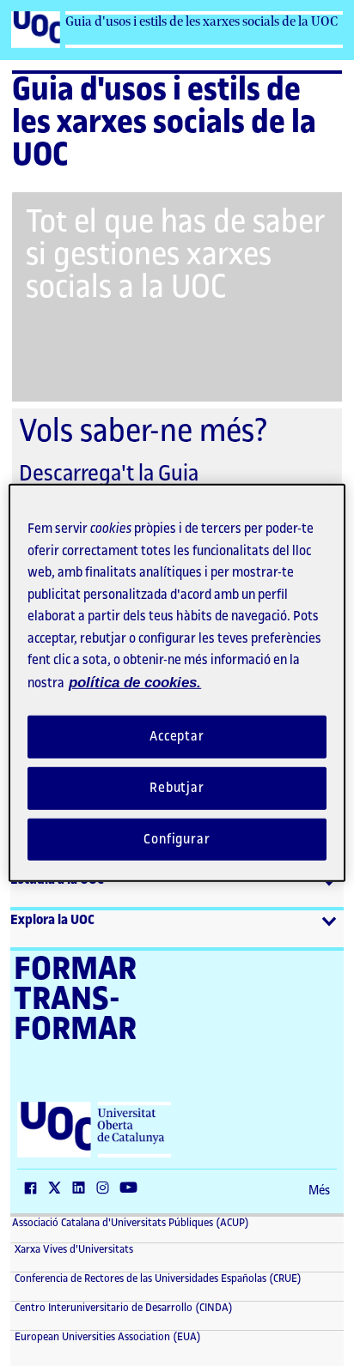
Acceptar (177, 736)
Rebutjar (177, 788)
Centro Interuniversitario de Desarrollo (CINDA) (122, 1308)
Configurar (177, 838)
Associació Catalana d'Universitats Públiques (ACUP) (130, 1223)
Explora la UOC (52, 920)
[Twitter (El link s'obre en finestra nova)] (58, 1189)
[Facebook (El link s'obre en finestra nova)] (34, 1189)
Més (319, 1191)
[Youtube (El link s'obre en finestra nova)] (132, 1189)
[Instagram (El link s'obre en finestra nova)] (106, 1189)
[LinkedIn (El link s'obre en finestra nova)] (82, 1189)
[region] (177, 683)
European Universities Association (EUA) (106, 1337)
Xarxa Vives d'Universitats (72, 1249)
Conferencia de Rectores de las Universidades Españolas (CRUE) (157, 1278)
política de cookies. (135, 682)
